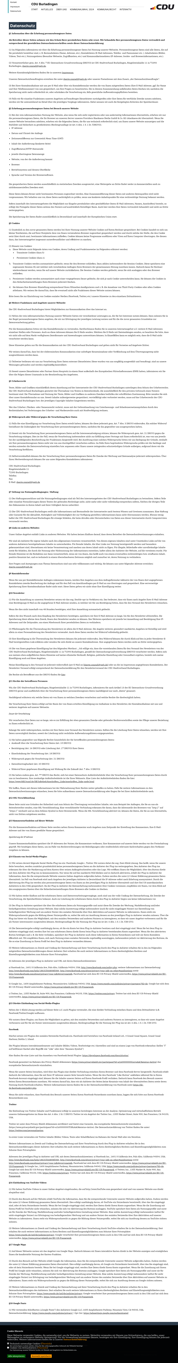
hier (63, 674)
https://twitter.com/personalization (26, 1130)
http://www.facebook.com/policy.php (99, 967)
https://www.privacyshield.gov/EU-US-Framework (68, 987)
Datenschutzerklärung (75, 1339)
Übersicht (46, 1343)
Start (34, 9)
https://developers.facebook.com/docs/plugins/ (105, 1055)
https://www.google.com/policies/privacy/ (52, 1313)
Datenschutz (15, 11)
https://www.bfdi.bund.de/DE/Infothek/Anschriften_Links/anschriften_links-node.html (51, 781)
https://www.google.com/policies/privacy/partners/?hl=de (119, 983)
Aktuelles (47, 9)
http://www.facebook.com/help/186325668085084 (34, 970)
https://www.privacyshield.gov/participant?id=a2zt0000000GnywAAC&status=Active (114, 1062)
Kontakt (13, 2)
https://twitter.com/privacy (101, 993)
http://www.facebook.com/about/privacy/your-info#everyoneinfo (40, 974)
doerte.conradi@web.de (34, 66)
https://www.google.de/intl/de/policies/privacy (31, 1234)
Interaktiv (126, 9)
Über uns (61, 9)
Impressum (15, 6)
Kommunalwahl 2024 (82, 9)
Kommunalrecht (106, 9)
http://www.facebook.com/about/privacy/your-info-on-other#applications (96, 970)
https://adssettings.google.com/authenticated (106, 1313)
